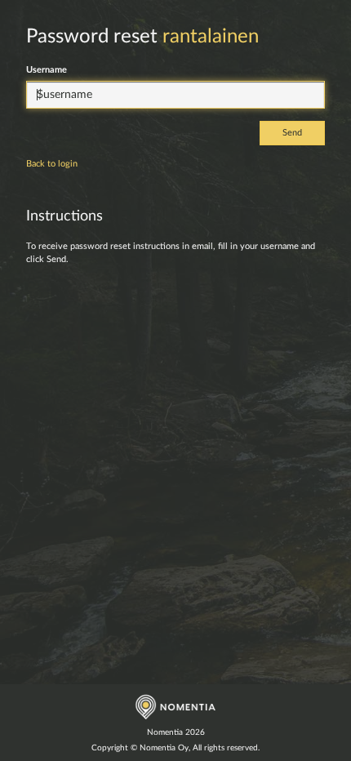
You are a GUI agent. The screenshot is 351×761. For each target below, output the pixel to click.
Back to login (52, 163)
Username (46, 69)
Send (292, 132)
